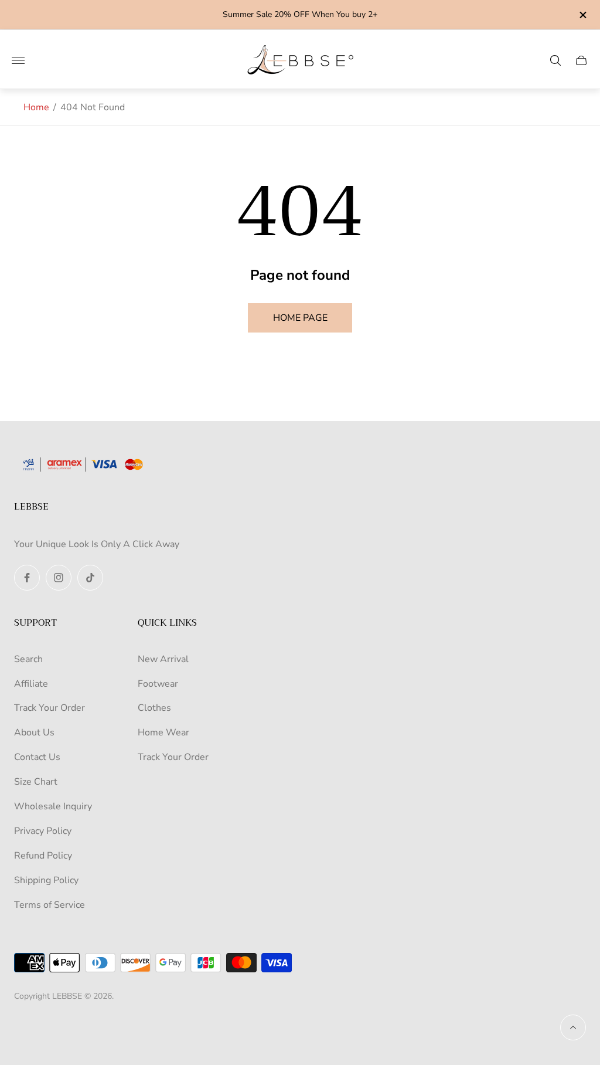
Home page (300, 317)
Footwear (158, 683)
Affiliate (31, 683)
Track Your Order (49, 707)
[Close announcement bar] (582, 15)
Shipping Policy (46, 880)
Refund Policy (43, 855)
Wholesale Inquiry (53, 806)
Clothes (154, 707)
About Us (34, 732)
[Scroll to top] (573, 1027)
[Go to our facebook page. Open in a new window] (27, 578)
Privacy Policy (42, 831)
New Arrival (163, 659)
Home (36, 107)
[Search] (555, 60)
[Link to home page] (87, 465)
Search (28, 659)
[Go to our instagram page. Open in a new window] (58, 578)
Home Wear (163, 732)
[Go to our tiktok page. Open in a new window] (90, 578)
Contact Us (37, 757)
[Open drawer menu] (18, 60)
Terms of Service (49, 904)
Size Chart (35, 781)
